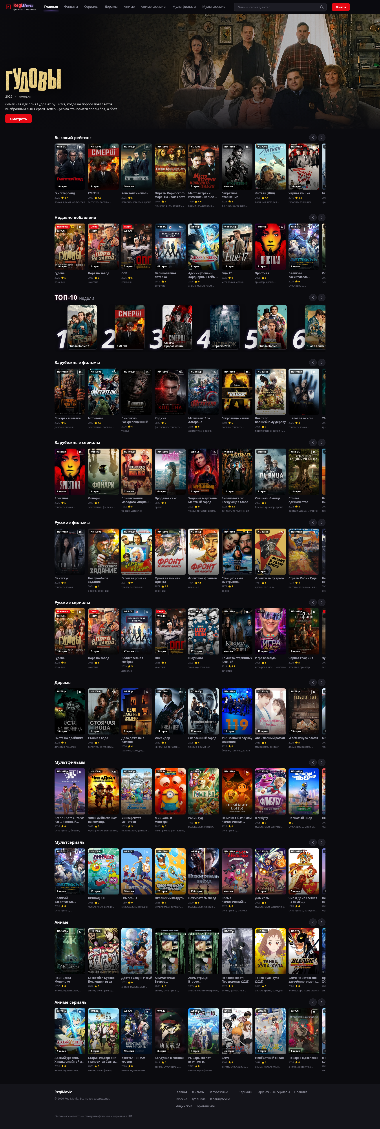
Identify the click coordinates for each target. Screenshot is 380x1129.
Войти (341, 7)
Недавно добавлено (75, 217)
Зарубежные (218, 1092)
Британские (206, 1106)
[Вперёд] (321, 137)
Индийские (183, 1106)
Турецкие (199, 1099)
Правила (300, 1092)
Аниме (129, 6)
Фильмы (71, 6)
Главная (51, 6)
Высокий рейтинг (73, 137)
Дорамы (111, 6)
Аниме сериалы (153, 6)
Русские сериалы (72, 602)
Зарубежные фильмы (77, 362)
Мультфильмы (184, 6)
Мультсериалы (214, 6)
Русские (181, 1099)
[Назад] (313, 137)
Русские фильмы (72, 522)
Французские (220, 1099)
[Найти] (321, 7)
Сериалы (91, 6)
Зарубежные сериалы (77, 442)
